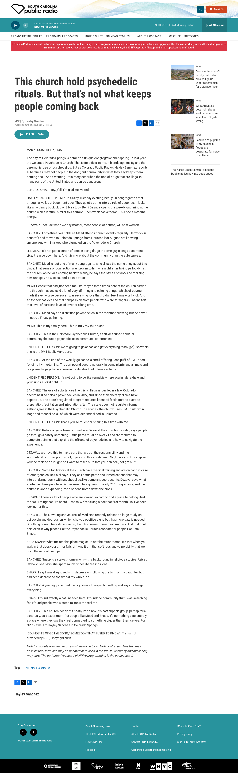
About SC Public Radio (143, 734)
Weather (175, 36)
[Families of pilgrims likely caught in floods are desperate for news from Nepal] (182, 141)
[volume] (26, 25)
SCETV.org (191, 36)
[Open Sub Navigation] (80, 36)
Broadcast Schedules (27, 36)
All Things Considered (38, 668)
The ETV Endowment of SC (101, 734)
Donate (218, 9)
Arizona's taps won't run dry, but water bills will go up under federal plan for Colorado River (208, 79)
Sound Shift (94, 36)
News (198, 66)
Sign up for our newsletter (191, 742)
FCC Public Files (94, 742)
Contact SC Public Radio (144, 742)
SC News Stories (118, 36)
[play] (15, 25)
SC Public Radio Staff (189, 726)
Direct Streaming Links (98, 726)
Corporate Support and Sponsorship (151, 750)
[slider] (31, 25)
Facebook (91, 750)
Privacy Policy (184, 734)
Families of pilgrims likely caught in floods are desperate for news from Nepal (208, 147)
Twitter (135, 726)
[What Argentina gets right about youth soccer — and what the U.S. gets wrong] (182, 106)
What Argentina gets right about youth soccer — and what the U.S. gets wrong (207, 113)
